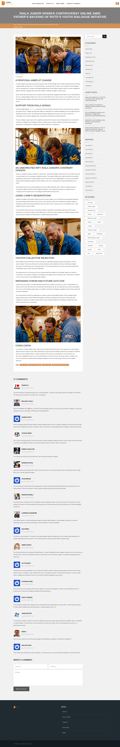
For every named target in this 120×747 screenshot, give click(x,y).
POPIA (64, 732)
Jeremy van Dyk (20, 74)
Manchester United (92, 218)
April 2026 (89, 157)
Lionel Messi (91, 241)
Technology (89, 81)
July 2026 (89, 145)
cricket (99, 249)
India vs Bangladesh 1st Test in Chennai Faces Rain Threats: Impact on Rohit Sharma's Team (95, 129)
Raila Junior (24, 364)
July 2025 (89, 186)
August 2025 (90, 182)
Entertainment (90, 57)
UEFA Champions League (94, 237)
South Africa (100, 214)
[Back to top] (117, 740)
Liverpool (90, 226)
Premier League (91, 206)
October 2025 (90, 174)
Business (89, 65)
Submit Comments (21, 689)
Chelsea (90, 222)
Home (15, 24)
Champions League (92, 230)
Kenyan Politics (46, 364)
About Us (64, 711)
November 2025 (91, 170)
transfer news (99, 253)
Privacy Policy (65, 727)
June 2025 (89, 190)
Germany (101, 245)
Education (89, 69)
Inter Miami (90, 245)
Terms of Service (66, 717)
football (99, 222)
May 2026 (89, 153)
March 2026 (90, 161)
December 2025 (91, 165)
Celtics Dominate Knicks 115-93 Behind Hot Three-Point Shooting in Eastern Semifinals (95, 114)
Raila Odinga (32, 109)
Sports (89, 49)
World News (90, 61)
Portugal (90, 249)
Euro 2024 (90, 202)
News (88, 73)
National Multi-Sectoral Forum (60, 364)
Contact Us (50, 3)
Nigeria (89, 233)
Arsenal (89, 214)
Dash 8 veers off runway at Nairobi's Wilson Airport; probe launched (95, 106)
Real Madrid (99, 233)
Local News (89, 77)
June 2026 (89, 149)
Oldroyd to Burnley (74, 3)
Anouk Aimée (60, 3)
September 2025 (91, 178)
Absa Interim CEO (38, 3)
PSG (89, 253)
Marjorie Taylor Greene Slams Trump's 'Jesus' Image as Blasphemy (95, 122)
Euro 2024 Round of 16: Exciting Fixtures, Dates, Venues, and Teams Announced (95, 99)
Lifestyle (89, 85)
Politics (89, 53)
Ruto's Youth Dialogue (34, 364)
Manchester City (91, 210)
